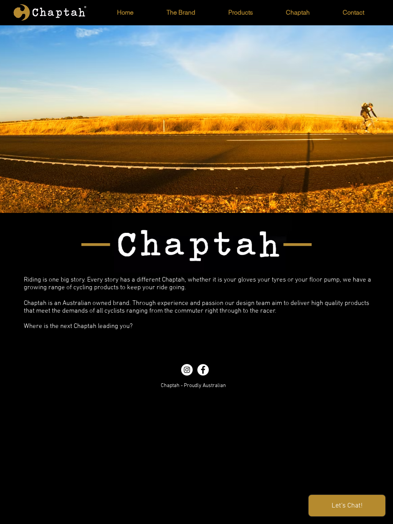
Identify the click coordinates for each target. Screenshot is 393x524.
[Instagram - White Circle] (187, 370)
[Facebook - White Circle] (203, 370)
